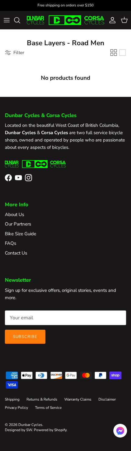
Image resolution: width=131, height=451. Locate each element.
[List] (122, 52)
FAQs (10, 243)
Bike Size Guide (20, 234)
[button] (120, 431)
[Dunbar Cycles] (65, 20)
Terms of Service (48, 407)
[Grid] (113, 52)
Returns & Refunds (42, 399)
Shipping (12, 399)
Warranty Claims (77, 399)
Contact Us (16, 253)
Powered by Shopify (50, 429)
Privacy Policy (16, 407)
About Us (14, 214)
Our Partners (18, 224)
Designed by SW (18, 429)
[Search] (20, 20)
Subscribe (25, 336)
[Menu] (6, 20)
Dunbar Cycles (30, 424)
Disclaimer (107, 399)
